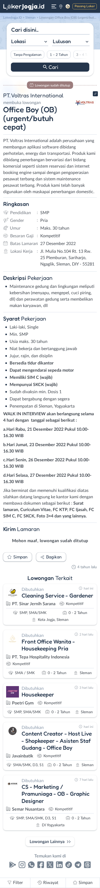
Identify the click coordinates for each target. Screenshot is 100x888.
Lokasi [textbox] (18, 41)
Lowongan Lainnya (47, 842)
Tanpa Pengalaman (27, 54)
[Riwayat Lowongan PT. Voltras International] (84, 112)
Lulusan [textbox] (62, 41)
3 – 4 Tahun (85, 54)
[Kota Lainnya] (61, 6)
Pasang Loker (85, 6)
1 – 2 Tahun (58, 54)
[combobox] (29, 42)
